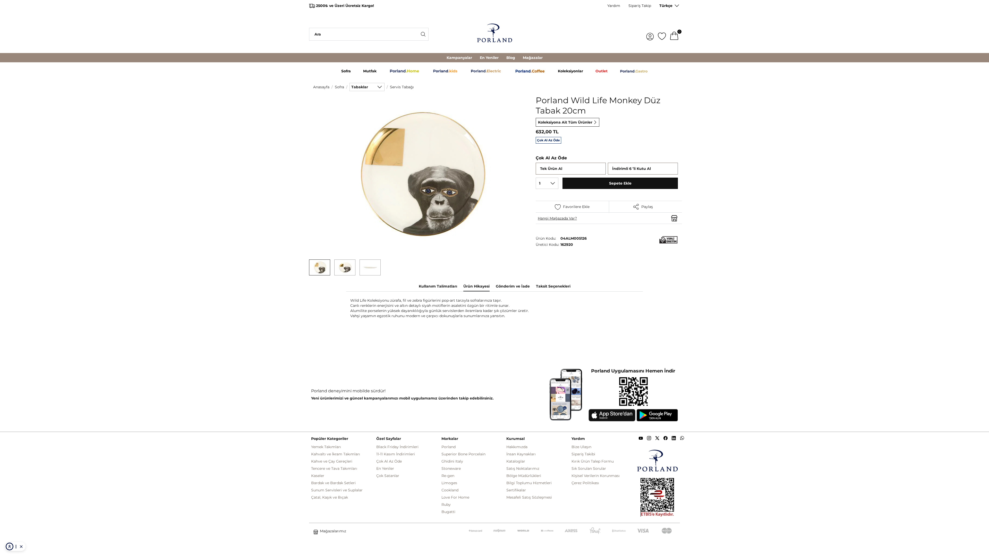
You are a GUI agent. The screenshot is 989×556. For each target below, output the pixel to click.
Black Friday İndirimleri (397, 447)
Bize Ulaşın (581, 447)
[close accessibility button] (21, 546)
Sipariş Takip (639, 5)
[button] (319, 267)
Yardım (613, 5)
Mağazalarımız (333, 531)
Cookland (449, 490)
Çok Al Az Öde (389, 461)
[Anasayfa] (494, 34)
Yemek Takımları (326, 447)
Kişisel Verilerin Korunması (596, 475)
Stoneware (451, 468)
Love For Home (455, 497)
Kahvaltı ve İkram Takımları (335, 454)
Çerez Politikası (585, 483)
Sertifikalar (516, 490)
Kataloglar (515, 461)
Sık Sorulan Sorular (589, 468)
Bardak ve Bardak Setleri (333, 483)
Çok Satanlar (387, 475)
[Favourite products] (662, 34)
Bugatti (448, 511)
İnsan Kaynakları (521, 454)
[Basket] (674, 34)
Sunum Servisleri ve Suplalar (337, 490)
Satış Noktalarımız (522, 468)
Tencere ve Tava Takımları (334, 468)
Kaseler (317, 475)
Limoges (449, 483)
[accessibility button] (9, 546)
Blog (510, 57)
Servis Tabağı (402, 87)
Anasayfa (321, 87)
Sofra (339, 87)
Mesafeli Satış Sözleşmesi (529, 497)
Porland (448, 447)
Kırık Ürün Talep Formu (593, 461)
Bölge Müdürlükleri (523, 475)
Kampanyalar (459, 57)
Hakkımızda (516, 447)
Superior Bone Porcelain (463, 454)
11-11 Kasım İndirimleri (395, 454)
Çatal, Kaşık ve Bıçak (329, 497)
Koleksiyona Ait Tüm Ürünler (565, 122)
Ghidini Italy (452, 461)
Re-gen (447, 475)
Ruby (446, 504)
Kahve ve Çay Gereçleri (331, 461)
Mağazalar (533, 57)
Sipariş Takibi (583, 454)
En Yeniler (489, 57)
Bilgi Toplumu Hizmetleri (529, 483)
